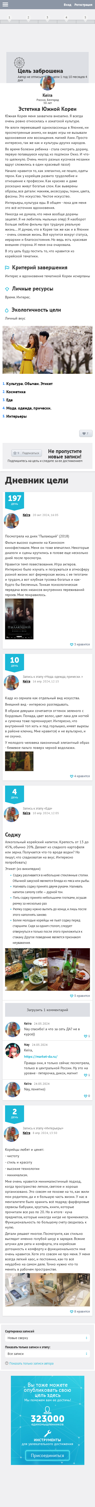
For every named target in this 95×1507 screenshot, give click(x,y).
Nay (26, 1044)
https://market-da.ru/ (41, 1056)
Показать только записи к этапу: (27, 1347)
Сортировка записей (19, 1331)
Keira (26, 515)
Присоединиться (47, 1455)
